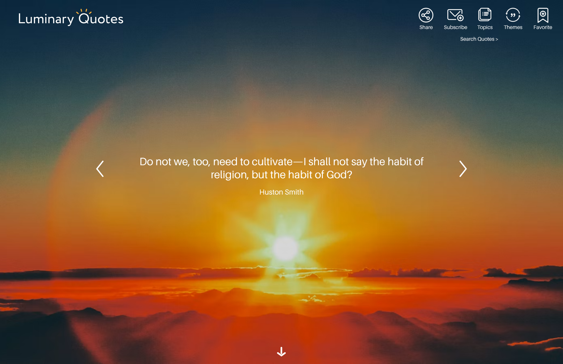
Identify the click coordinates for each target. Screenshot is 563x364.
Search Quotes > (479, 39)
